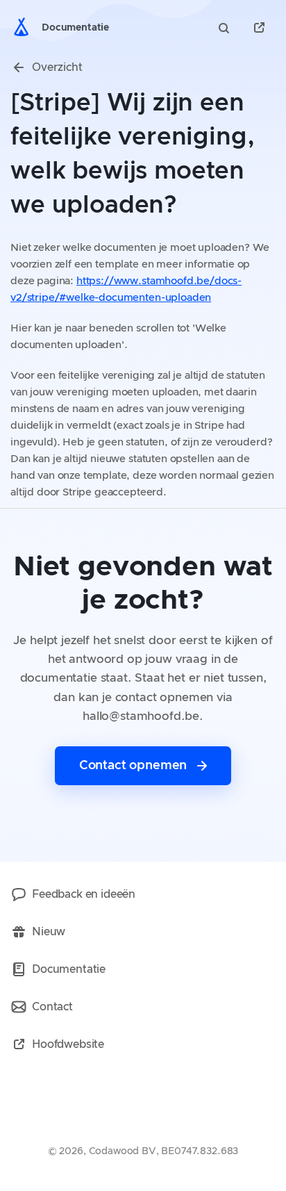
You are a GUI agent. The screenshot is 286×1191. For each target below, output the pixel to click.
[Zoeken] (226, 28)
